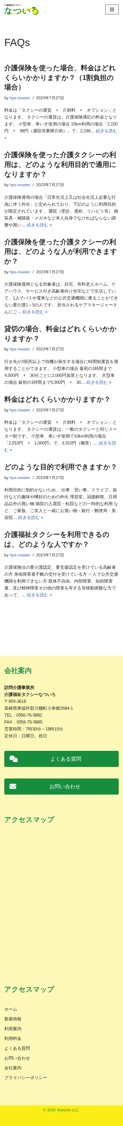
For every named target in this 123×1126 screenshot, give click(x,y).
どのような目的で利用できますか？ (60, 467)
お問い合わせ (17, 1058)
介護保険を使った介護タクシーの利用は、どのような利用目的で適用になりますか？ (60, 164)
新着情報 (12, 1018)
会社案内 (12, 1067)
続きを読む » (39, 224)
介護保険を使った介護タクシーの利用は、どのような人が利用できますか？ (60, 251)
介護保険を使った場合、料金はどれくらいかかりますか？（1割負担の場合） (60, 77)
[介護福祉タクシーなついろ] (21, 9)
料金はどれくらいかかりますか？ (57, 399)
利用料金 (12, 1038)
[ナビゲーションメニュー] (112, 9)
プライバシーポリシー (25, 1077)
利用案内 (12, 1028)
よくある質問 (17, 1048)
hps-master (20, 98)
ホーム (10, 1009)
